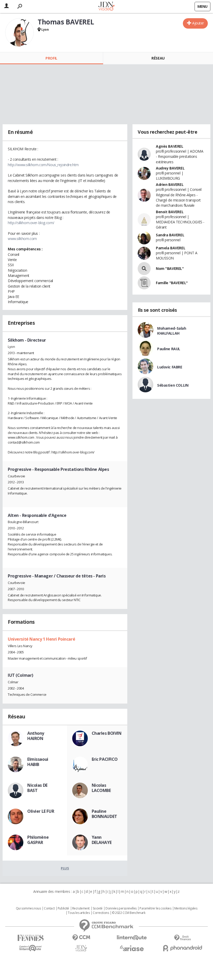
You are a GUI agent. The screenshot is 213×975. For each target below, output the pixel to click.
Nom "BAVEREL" (170, 268)
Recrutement (81, 908)
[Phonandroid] (182, 948)
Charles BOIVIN (107, 733)
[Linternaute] (131, 937)
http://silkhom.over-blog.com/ (31, 222)
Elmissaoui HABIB (37, 761)
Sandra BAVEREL (170, 234)
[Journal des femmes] (30, 938)
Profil (51, 58)
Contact (49, 908)
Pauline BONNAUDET (104, 813)
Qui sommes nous (28, 908)
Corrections (101, 913)
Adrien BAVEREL (169, 184)
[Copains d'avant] (30, 948)
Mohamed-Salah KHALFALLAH (171, 331)
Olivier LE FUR (40, 811)
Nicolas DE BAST (37, 787)
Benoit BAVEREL (169, 211)
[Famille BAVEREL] (144, 282)
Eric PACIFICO (105, 759)
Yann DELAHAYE (102, 839)
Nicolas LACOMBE (101, 787)
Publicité (63, 908)
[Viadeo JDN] (81, 948)
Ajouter (198, 23)
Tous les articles (79, 913)
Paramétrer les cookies (155, 908)
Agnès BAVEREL (169, 146)
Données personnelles (121, 908)
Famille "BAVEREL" (172, 282)
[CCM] (81, 937)
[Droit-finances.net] (182, 938)
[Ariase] (131, 948)
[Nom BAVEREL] (144, 268)
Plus (65, 868)
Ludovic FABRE (169, 367)
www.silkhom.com (22, 238)
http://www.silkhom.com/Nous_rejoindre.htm (43, 164)
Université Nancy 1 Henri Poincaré (41, 639)
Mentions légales (185, 908)
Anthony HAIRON (35, 735)
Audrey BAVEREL (170, 168)
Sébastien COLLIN (172, 385)
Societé (98, 908)
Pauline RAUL (168, 348)
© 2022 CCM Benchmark (128, 913)
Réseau (157, 58)
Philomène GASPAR (38, 839)
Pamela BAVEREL (170, 247)
